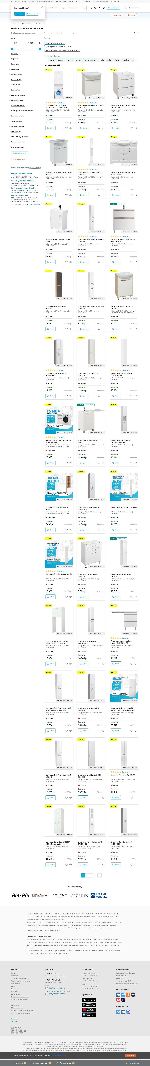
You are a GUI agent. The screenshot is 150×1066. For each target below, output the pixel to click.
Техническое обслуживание (64, 1)
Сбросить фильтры (19, 159)
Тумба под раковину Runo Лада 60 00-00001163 (90, 106)
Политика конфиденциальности (22, 1010)
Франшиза (14, 1021)
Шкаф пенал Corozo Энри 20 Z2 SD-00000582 (89, 173)
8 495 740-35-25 (98, 8)
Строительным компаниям (20, 997)
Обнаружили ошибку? (123, 981)
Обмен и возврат (17, 1008)
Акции (133, 15)
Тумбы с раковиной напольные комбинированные (62, 50)
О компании (15, 989)
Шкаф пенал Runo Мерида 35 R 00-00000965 (89, 776)
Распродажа (15, 983)
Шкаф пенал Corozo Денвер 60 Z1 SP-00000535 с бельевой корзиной (58, 843)
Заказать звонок (113, 8)
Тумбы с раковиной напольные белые (58, 46)
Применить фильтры (19, 153)
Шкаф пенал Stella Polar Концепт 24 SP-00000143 (91, 240)
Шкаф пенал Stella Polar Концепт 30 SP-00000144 (91, 307)
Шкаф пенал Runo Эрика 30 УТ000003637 (87, 642)
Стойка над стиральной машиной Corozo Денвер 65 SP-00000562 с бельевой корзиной (57, 642)
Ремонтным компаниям (19, 999)
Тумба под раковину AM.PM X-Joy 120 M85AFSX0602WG (58, 441)
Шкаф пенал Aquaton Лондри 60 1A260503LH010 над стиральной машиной (56, 106)
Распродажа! (117, 15)
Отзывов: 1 (93, 102)
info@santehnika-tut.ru (57, 988)
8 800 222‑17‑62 (52, 973)
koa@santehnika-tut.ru (57, 994)
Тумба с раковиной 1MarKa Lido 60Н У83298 (58, 240)
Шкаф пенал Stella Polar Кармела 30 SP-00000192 (90, 843)
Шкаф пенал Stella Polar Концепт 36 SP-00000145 (59, 776)
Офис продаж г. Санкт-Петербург (23, 188)
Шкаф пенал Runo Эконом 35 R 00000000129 (88, 709)
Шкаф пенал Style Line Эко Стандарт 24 (124, 507)
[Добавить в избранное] (66, 128)
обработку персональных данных (91, 1046)
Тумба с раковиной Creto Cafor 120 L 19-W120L (90, 441)
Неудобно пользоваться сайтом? (127, 983)
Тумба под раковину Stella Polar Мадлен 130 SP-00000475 (121, 642)
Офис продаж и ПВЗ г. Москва (22, 181)
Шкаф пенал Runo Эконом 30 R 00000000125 (88, 508)
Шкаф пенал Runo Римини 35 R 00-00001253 (122, 575)
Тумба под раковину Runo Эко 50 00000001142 (122, 307)
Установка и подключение (44, 1)
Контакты (79, 1)
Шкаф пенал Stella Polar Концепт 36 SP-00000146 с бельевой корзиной (59, 709)
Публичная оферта (17, 1005)
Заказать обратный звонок (125, 973)
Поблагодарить (121, 976)
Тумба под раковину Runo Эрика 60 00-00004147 (59, 173)
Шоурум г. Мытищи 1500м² (21, 174)
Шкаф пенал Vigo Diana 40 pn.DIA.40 (123, 775)
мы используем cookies (58, 1055)
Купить (52, 128)
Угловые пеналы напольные (54, 43)
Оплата (23, 1)
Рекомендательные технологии (21, 1013)
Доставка (31, 1)
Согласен (130, 1055)
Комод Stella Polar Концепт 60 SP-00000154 (89, 575)
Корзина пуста (134, 8)
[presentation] (137, 60)
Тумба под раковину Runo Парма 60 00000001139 (123, 106)
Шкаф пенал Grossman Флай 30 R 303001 (57, 508)
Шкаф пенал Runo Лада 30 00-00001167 (56, 307)
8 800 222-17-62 (34, 204)
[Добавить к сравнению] (70, 128)
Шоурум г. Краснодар (19, 195)
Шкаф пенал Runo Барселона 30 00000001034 (121, 843)
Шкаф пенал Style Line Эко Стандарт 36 (59, 574)
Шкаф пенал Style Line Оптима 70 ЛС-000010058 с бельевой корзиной (123, 709)
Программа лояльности (100, 1)
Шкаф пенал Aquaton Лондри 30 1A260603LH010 (121, 374)
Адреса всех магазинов (34, 167)
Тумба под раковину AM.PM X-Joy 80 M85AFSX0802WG (123, 240)
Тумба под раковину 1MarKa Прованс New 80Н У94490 (123, 173)
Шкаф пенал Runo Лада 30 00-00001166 (88, 374)
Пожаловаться (121, 978)
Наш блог (14, 1019)
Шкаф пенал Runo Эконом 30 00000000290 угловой (120, 441)
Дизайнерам (15, 994)
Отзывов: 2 (60, 102)
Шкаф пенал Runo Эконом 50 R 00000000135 (56, 374)
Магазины (87, 1)
